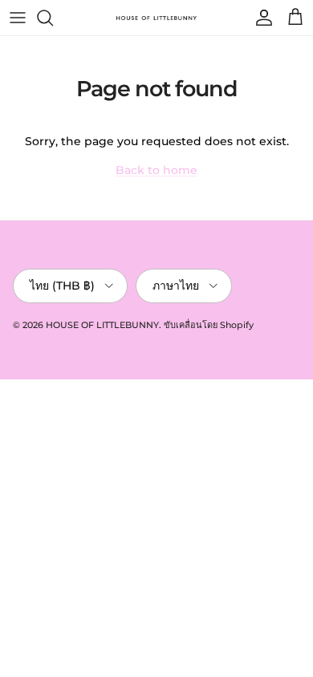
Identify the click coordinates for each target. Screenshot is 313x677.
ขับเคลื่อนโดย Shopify (209, 324)
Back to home (156, 170)
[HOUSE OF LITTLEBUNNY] (156, 17)
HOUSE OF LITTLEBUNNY (102, 324)
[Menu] (17, 17)
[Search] (53, 17)
